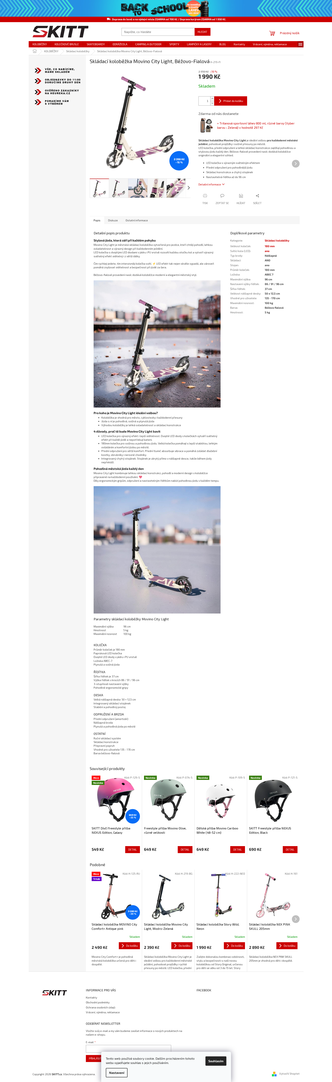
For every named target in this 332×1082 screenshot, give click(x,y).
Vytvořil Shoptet (289, 1073)
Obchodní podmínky (98, 1002)
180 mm (270, 246)
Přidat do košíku (233, 101)
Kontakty (91, 997)
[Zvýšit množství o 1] (212, 98)
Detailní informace (209, 184)
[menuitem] (40, 44)
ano (267, 251)
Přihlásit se (97, 1058)
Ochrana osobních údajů (100, 1007)
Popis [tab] (97, 220)
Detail (132, 849)
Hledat (202, 31)
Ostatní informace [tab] (137, 220)
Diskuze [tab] (113, 220)
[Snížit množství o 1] (212, 103)
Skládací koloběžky (277, 240)
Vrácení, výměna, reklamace (103, 1012)
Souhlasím (215, 1061)
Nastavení (116, 1072)
